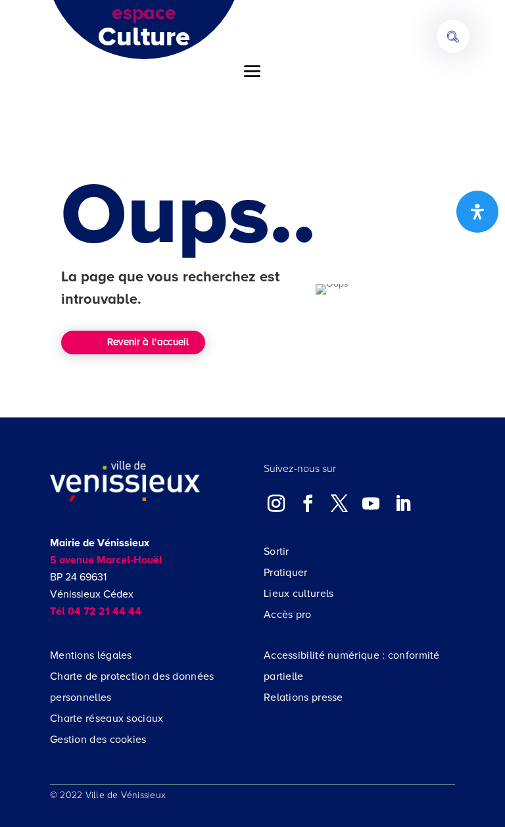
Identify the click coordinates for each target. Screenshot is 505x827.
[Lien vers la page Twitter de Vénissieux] (339, 503)
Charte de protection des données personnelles (132, 687)
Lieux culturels (299, 593)
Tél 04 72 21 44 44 (95, 611)
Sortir (276, 551)
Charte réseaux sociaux (107, 718)
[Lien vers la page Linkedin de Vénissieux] (403, 503)
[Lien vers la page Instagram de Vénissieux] (276, 503)
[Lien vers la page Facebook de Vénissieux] (308, 503)
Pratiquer (286, 572)
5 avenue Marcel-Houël (106, 560)
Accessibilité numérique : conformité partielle (352, 666)
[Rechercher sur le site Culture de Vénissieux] (453, 36)
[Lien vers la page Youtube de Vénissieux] (371, 503)
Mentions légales (91, 655)
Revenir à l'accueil (148, 342)
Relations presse (303, 697)
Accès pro (288, 614)
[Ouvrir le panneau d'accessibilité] (477, 212)
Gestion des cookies (98, 739)
